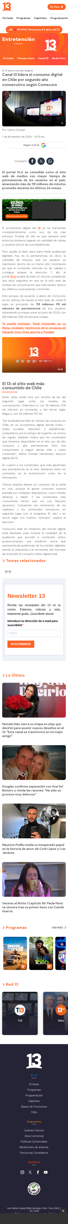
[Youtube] (45, 1173)
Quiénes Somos (34, 1130)
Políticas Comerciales (34, 1141)
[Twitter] (30, 1173)
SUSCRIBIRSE (21, 644)
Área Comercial (34, 1136)
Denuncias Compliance (34, 1152)
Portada (8, 18)
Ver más (57, 927)
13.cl (13, 276)
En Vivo (54, 6)
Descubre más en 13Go (17, 216)
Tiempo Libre (25, 58)
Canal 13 (43, 58)
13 (39, 228)
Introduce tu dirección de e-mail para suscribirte (32, 623)
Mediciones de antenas (34, 1147)
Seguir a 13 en (31, 145)
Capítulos (40, 18)
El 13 (8, 572)
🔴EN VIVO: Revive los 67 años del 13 (37, 29)
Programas (23, 18)
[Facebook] (38, 1173)
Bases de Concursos (34, 1106)
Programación (34, 1095)
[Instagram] (22, 1173)
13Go (34, 1112)
